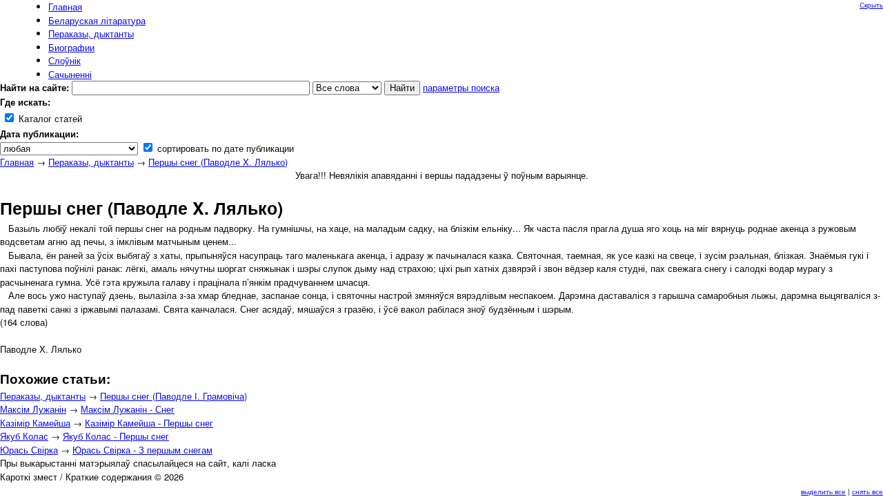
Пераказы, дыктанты (91, 161)
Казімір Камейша (35, 422)
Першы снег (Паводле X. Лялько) (218, 161)
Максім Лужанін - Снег (128, 409)
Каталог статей (49, 118)
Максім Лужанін (33, 409)
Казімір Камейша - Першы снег (149, 422)
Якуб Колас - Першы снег (116, 435)
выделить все (823, 491)
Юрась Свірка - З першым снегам (142, 449)
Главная (17, 161)
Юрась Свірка (29, 449)
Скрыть (871, 5)
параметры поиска (461, 87)
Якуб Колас (24, 435)
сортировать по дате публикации (224, 148)
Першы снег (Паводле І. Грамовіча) (173, 395)
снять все (867, 491)
